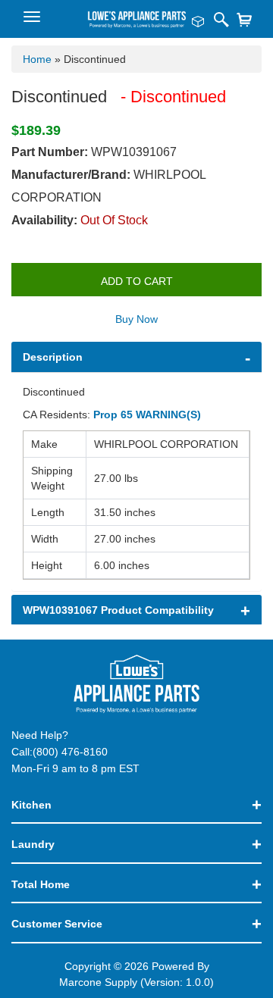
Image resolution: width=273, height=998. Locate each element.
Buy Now (136, 319)
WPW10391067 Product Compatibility (118, 610)
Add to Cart (137, 281)
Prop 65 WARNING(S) (147, 414)
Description (53, 357)
